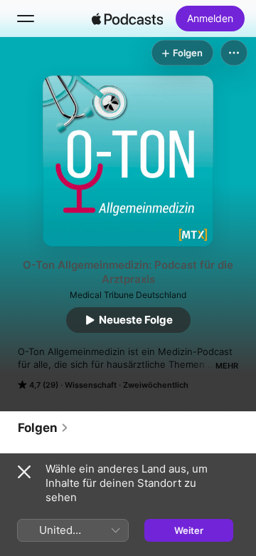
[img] (127, 18)
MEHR (226, 366)
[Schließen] (24, 471)
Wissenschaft (91, 385)
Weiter (188, 530)
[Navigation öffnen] (25, 18)
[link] (43, 428)
